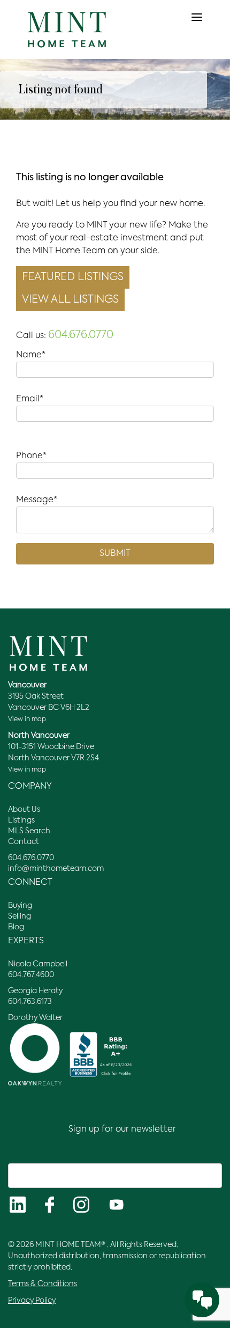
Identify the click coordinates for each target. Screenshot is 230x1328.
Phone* (31, 456)
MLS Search (29, 831)
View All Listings (70, 300)
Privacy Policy (32, 1300)
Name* (30, 355)
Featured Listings (73, 277)
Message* (36, 500)
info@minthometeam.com (56, 868)
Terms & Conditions (42, 1284)
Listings (21, 820)
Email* (29, 399)
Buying (20, 905)
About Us (24, 809)
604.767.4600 (31, 975)
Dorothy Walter (35, 1018)
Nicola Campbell (37, 964)
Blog (16, 927)
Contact (23, 842)
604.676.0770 (80, 335)
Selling (19, 916)
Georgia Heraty (35, 991)
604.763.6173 (30, 1002)
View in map (27, 719)
